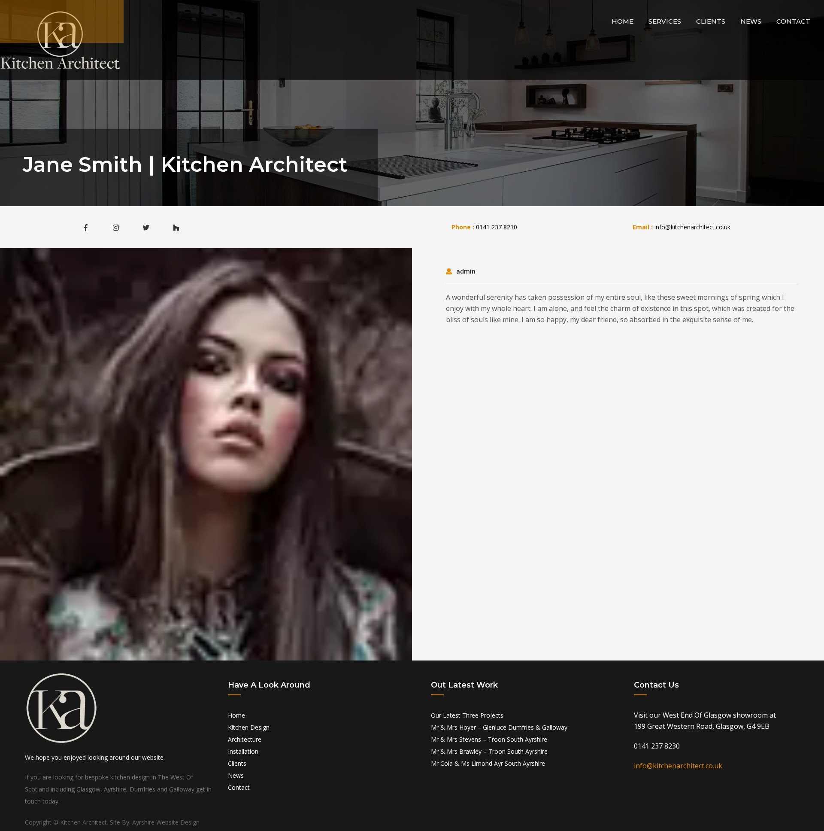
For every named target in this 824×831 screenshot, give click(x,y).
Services (664, 21)
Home (622, 21)
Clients (710, 21)
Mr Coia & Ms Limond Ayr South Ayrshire (488, 763)
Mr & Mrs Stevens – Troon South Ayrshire (489, 739)
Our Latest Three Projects (467, 715)
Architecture (244, 739)
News (750, 21)
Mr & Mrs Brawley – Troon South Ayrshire (489, 751)
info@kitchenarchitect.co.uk (692, 227)
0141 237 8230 (496, 227)
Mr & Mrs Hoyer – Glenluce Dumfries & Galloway (499, 727)
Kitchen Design (249, 727)
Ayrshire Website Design (166, 822)
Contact (793, 21)
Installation (243, 751)
